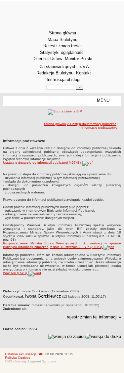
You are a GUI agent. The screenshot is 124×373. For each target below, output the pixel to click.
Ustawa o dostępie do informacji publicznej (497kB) (42, 162)
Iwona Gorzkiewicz (43, 296)
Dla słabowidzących (57, 66)
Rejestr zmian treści (62, 45)
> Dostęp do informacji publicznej (92, 124)
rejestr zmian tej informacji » (94, 316)
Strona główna (62, 32)
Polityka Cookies (17, 357)
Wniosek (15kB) (15, 273)
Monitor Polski (78, 58)
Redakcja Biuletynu (54, 72)
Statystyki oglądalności (62, 52)
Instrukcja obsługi (63, 79)
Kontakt (83, 72)
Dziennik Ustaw (47, 58)
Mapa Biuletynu (62, 39)
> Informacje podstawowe (97, 127)
